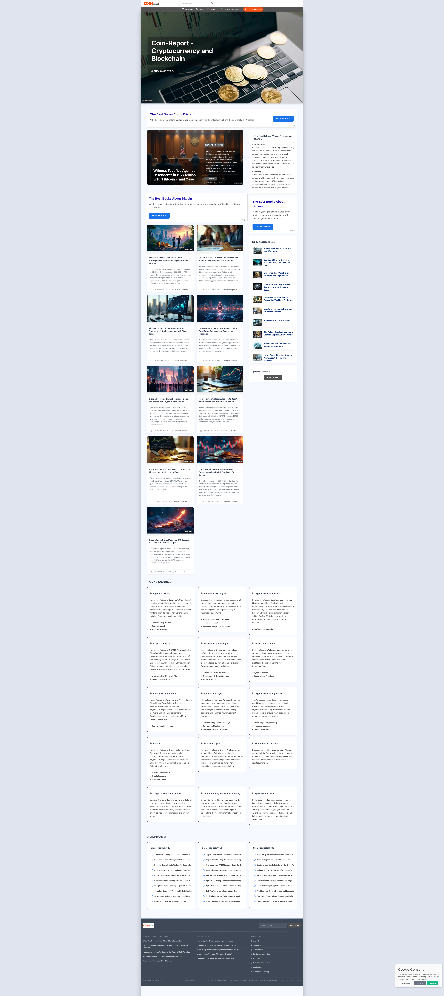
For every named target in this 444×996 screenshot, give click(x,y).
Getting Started (158, 626)
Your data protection (261, 963)
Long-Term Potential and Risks (168, 793)
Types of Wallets (261, 673)
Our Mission (257, 950)
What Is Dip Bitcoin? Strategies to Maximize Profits (218, 950)
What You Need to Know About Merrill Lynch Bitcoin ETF (166, 941)
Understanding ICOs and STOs (164, 676)
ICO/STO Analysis (161, 643)
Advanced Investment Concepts (216, 626)
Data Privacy (257, 945)
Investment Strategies (215, 593)
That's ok (432, 983)
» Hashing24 (257, 172)
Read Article (210, 179)
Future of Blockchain (211, 679)
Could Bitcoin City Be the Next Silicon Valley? (215, 958)
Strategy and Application (213, 726)
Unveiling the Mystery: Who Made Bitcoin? (214, 954)
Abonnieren (294, 925)
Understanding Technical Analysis (217, 723)
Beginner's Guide (161, 593)
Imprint (255, 941)
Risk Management (210, 623)
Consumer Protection (263, 729)
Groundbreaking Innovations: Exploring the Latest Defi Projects (165, 946)
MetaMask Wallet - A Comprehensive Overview (162, 956)
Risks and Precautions (161, 629)
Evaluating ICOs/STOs (161, 679)
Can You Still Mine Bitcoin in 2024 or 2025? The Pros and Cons (277, 263)
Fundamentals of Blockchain (215, 673)
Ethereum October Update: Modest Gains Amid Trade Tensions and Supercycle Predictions (218, 331)
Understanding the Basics (162, 623)
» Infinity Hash (258, 144)
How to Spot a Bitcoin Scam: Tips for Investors (216, 941)
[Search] (212, 3)
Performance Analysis (263, 629)
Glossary (256, 958)
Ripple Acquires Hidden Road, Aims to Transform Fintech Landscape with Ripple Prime (168, 331)
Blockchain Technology (215, 643)
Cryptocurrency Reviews (267, 593)
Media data (257, 967)
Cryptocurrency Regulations (269, 693)
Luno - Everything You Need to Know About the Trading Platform (278, 358)
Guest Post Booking (260, 972)
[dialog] (418, 975)
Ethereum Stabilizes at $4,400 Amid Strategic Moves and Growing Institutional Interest (168, 260)
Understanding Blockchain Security (221, 793)
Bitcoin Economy (159, 776)
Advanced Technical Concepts (215, 729)
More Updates (273, 377)
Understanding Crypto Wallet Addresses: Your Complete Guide (277, 287)
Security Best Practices (264, 676)
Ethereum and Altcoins (266, 743)
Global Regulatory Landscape (266, 723)
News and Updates (181, 290)
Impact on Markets (262, 726)
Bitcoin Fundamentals (161, 773)
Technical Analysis (213, 693)
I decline (420, 983)
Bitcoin (156, 743)
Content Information (261, 954)
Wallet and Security (264, 643)
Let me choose (405, 983)
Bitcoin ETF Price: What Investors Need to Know (216, 945)
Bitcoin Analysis (211, 743)
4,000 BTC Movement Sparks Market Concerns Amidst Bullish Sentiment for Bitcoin (217, 472)
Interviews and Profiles (164, 693)
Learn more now (283, 119)
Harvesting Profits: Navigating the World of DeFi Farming (166, 952)
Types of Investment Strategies (216, 619)
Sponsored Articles (264, 793)
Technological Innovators (162, 726)
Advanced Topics (159, 779)
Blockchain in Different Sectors (216, 676)
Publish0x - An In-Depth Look (277, 320)
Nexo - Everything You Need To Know (158, 961)
